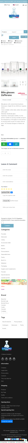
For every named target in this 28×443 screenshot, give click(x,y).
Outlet (2, 289)
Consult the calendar (6, 421)
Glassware (19, 41)
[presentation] (2, 83)
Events (4, 328)
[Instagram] (6, 359)
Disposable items (5, 254)
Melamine (3, 263)
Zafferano (18, 42)
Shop (11, 41)
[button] (24, 37)
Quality (3, 395)
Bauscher (3, 299)
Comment (7, 225)
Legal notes (4, 370)
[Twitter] (10, 359)
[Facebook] (2, 359)
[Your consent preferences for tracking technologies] (25, 440)
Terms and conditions (7, 397)
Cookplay (3, 311)
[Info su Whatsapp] (4, 144)
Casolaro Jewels (5, 277)
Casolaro (3, 305)
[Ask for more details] (16, 144)
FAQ (2, 381)
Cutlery (3, 240)
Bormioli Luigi (4, 301)
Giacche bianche (5, 274)
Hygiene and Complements (8, 269)
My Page (7, 5)
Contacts (3, 376)
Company (3, 367)
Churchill (3, 309)
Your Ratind (4, 186)
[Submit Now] (10, 144)
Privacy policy (5, 373)
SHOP (14, 37)
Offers (3, 286)
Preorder (3, 272)
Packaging (4, 266)
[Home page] (14, 13)
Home (4, 41)
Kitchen (3, 248)
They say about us (6, 378)
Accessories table (6, 242)
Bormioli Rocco (5, 303)
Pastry (3, 257)
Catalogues (5, 325)
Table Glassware (7, 42)
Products (4, 32)
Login (25, 5)
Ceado (3, 307)
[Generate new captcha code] (11, 192)
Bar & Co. (3, 260)
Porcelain (3, 234)
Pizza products (5, 251)
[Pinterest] (14, 359)
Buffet (3, 245)
